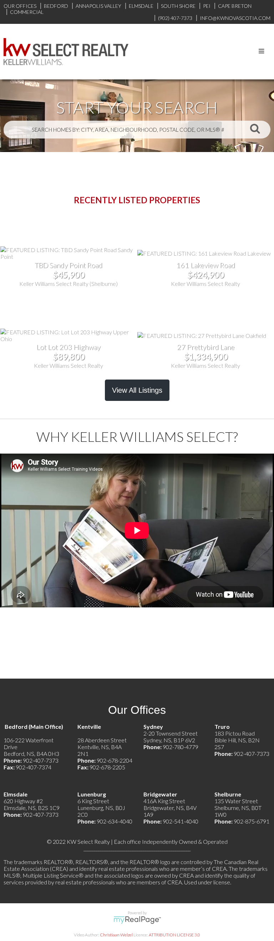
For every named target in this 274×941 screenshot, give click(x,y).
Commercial (27, 12)
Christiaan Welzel (116, 934)
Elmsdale (141, 6)
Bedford (56, 6)
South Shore (178, 6)
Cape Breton (235, 6)
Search (255, 128)
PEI (206, 6)
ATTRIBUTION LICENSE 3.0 (174, 934)
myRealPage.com (137, 920)
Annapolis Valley (98, 6)
